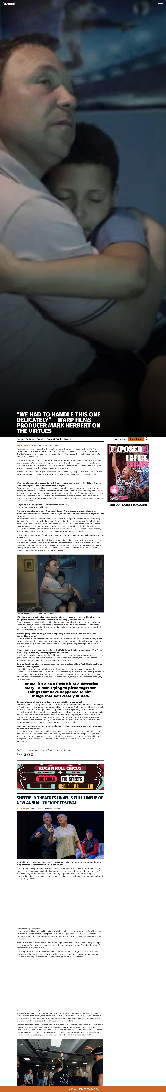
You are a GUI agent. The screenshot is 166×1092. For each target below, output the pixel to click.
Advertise (120, 439)
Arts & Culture (23, 446)
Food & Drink (54, 439)
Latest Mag (136, 439)
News (20, 439)
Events (40, 439)
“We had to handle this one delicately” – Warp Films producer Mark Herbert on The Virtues (58, 423)
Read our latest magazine (83, 1089)
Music (67, 439)
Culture (30, 439)
